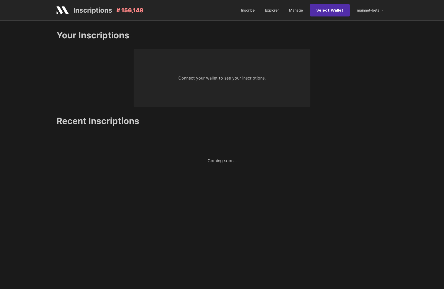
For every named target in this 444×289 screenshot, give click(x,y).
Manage (296, 10)
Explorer (272, 10)
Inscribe (248, 10)
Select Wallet (330, 10)
